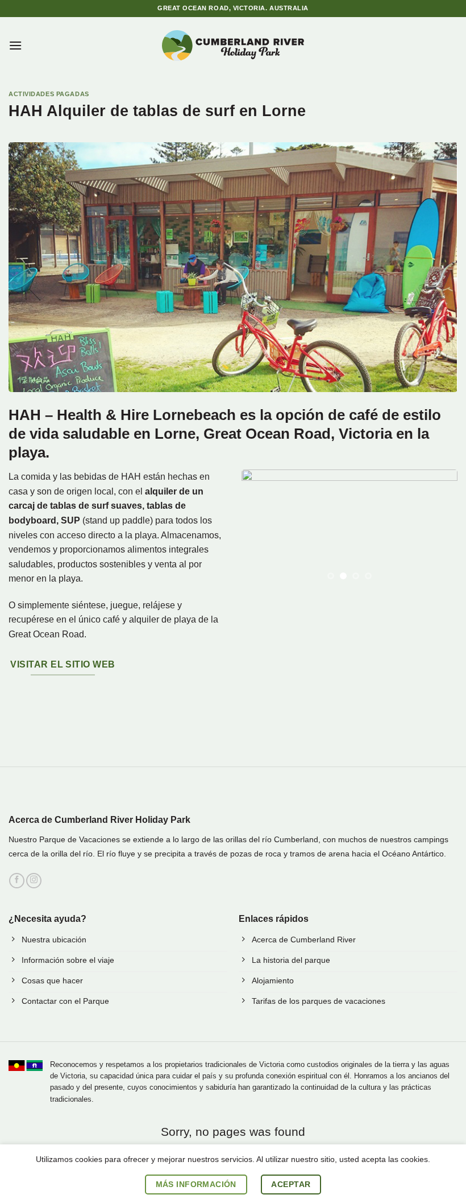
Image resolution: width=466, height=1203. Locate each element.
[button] (15, 45)
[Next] (438, 530)
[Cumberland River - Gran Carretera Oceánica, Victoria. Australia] (233, 45)
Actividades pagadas (49, 93)
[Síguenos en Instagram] (33, 881)
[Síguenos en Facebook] (16, 881)
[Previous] (260, 530)
